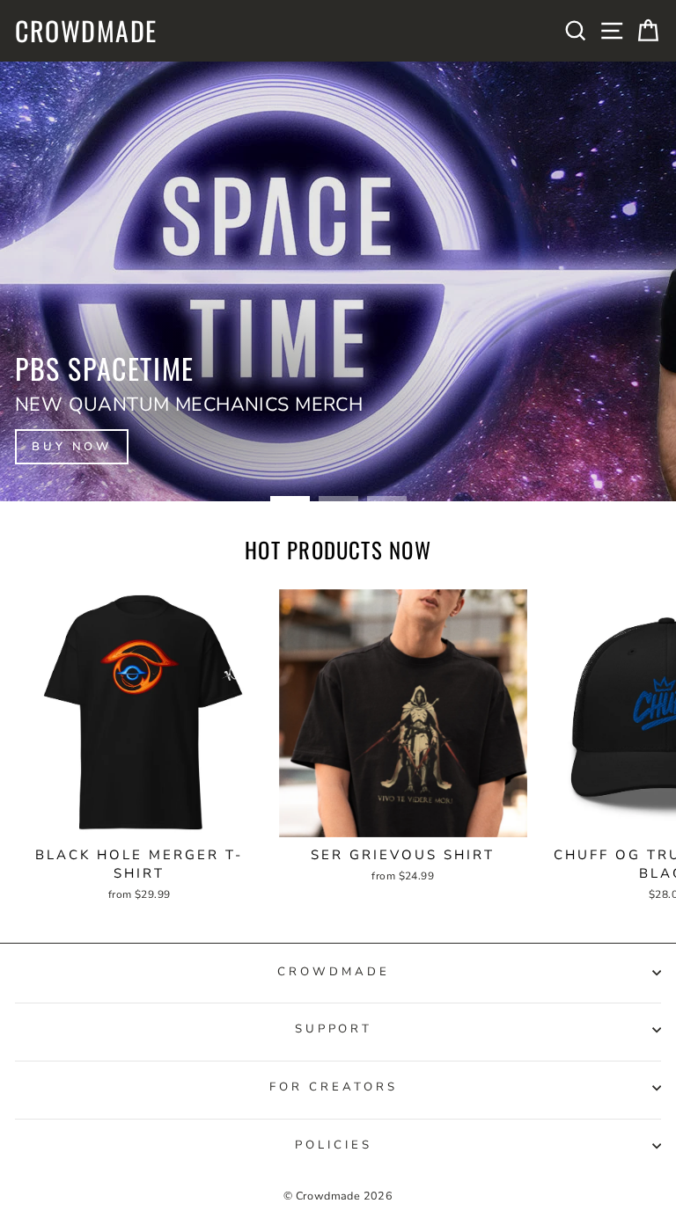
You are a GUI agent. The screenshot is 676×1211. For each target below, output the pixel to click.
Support (334, 1029)
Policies (333, 1145)
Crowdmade (86, 31)
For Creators (333, 1087)
